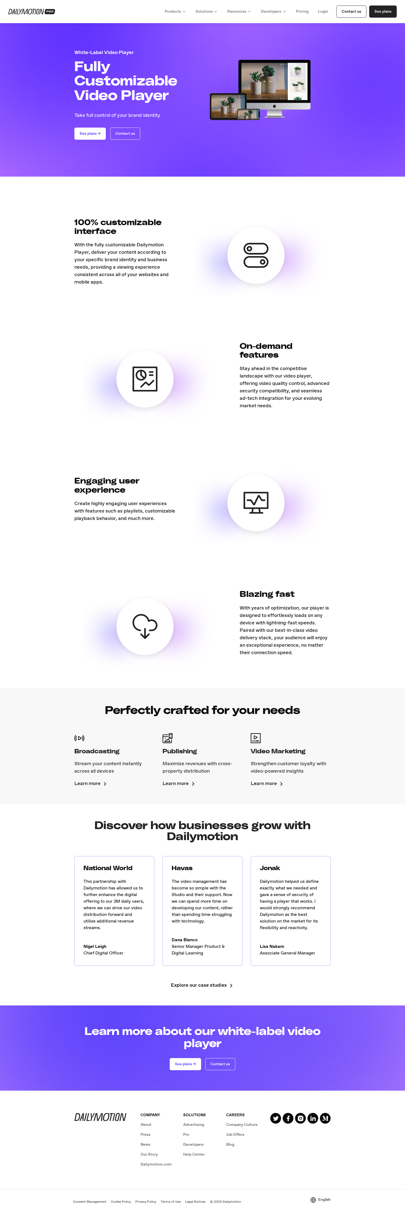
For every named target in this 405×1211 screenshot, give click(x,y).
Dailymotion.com (156, 1164)
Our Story (149, 1154)
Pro (186, 1134)
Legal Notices (195, 1202)
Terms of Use (171, 1202)
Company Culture (242, 1124)
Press (145, 1134)
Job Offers (235, 1134)
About (146, 1124)
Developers (193, 1144)
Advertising (193, 1124)
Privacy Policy (145, 1202)
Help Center (194, 1154)
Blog (230, 1144)
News (145, 1144)
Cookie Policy (121, 1202)
